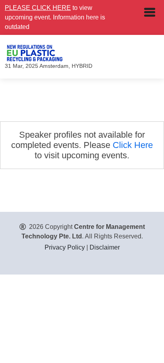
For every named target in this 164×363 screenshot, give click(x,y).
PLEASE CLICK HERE (38, 7)
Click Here (133, 145)
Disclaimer (105, 247)
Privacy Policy (65, 247)
